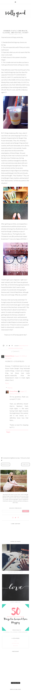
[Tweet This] (9, 345)
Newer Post (5, 464)
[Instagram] (13, 517)
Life (15, 640)
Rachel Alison (9, 356)
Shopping (16, 348)
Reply (7, 383)
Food (23, 345)
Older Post (25, 464)
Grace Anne (14, 391)
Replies (10, 388)
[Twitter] (15, 517)
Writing (15, 645)
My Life (26, 345)
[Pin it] (11, 345)
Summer (21, 348)
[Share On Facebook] (6, 345)
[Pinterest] (18, 517)
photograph (11, 348)
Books (20, 345)
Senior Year (15, 643)
